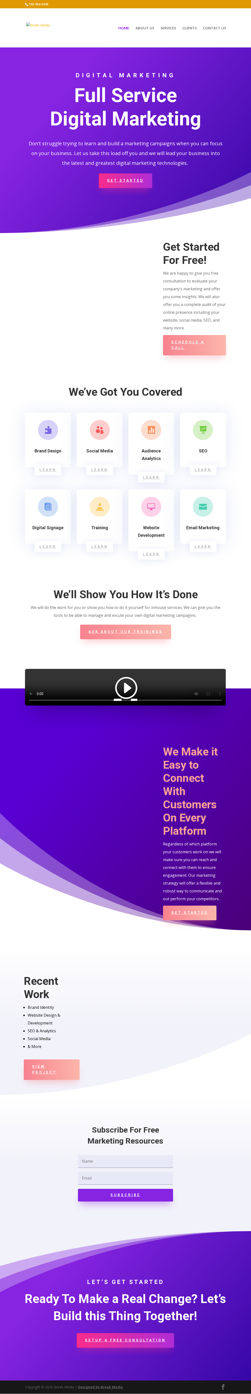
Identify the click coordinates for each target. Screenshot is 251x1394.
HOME (123, 28)
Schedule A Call (187, 345)
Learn (47, 470)
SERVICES (168, 28)
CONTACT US (214, 28)
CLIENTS (189, 28)
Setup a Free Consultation (125, 1340)
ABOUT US (145, 28)
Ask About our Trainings (125, 632)
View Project (44, 1069)
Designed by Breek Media (100, 1387)
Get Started (125, 180)
